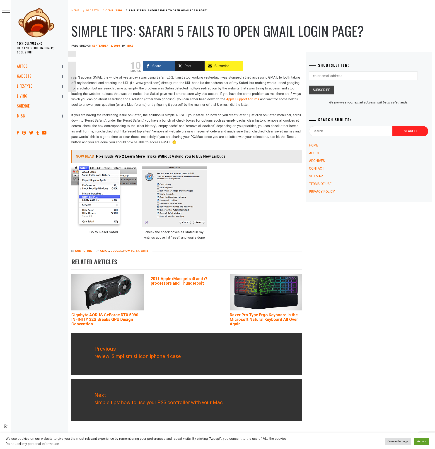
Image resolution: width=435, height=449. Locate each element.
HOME (313, 145)
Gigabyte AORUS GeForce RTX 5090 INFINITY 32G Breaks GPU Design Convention (104, 319)
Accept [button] (422, 441)
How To (128, 250)
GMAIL (104, 250)
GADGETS (24, 76)
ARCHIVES (317, 161)
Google (116, 250)
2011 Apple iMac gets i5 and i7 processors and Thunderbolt (179, 281)
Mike (129, 45)
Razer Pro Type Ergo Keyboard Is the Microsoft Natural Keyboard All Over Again (264, 319)
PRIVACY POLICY (322, 192)
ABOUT (314, 153)
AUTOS (22, 66)
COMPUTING (83, 250)
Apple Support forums (242, 99)
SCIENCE (23, 106)
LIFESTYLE (24, 86)
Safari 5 (142, 250)
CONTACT (316, 168)
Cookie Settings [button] (397, 441)
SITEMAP (316, 176)
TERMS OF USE (320, 184)
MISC (21, 116)
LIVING (22, 96)
